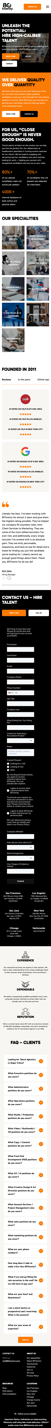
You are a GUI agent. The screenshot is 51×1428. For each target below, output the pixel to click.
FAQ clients (7, 1391)
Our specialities (33, 1358)
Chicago (30, 1397)
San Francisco (33, 1388)
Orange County (33, 1400)
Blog (4, 1388)
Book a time (10, 56)
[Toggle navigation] (47, 6)
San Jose (31, 1403)
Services (30, 1373)
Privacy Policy (33, 1376)
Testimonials (32, 1364)
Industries (31, 1367)
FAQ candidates (9, 1394)
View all (25, 1340)
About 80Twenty (34, 1361)
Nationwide (32, 1406)
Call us (28, 56)
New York (31, 1394)
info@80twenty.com (11, 1361)
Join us (30, 1370)
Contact (9, 64)
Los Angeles (32, 1391)
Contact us (29, 114)
